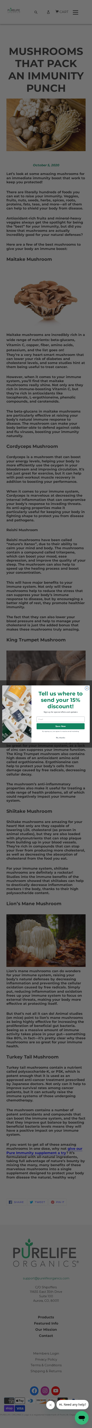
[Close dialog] (87, 688)
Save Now (60, 726)
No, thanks (60, 737)
